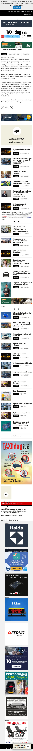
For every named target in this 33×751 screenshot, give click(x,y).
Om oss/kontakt (28, 11)
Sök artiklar (13, 11)
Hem (9, 11)
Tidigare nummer (20, 11)
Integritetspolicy (28, 14)
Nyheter (4, 54)
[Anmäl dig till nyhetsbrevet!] (6, 492)
